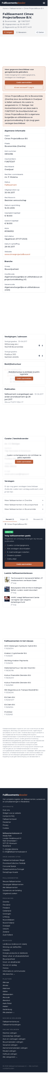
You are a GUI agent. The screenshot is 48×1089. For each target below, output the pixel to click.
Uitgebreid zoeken (10, 893)
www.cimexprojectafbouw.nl (17, 254)
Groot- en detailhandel (11, 962)
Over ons (6, 810)
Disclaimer (7, 822)
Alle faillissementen (10, 887)
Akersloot (6, 1000)
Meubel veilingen (9, 1051)
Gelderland (7, 911)
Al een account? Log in (24, 87)
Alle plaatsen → (9, 1012)
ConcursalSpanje (9, 866)
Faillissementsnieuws (11, 1022)
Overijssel (6, 926)
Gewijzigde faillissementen (13, 884)
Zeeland (6, 932)
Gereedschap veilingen (12, 1036)
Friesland (6, 908)
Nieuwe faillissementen (12, 881)
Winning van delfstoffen (12, 947)
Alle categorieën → (10, 1057)
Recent (10, 519)
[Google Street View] (42, 346)
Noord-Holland (8, 923)
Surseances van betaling (12, 890)
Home (5, 8)
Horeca (5, 968)
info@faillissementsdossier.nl (16, 852)
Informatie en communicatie (14, 971)
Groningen (7, 914)
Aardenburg (7, 1009)
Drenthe (6, 902)
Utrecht (6, 929)
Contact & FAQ (8, 816)
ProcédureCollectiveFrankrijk (14, 863)
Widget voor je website (12, 813)
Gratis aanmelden (24, 82)
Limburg (6, 917)
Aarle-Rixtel (7, 1003)
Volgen (9, 32)
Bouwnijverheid (9, 959)
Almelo (5, 985)
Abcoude (6, 997)
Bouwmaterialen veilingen (13, 1042)
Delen (41, 32)
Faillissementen (16, 8)
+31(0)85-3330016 (11, 849)
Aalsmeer (6, 988)
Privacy (5, 825)
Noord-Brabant (8, 920)
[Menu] (44, 3)
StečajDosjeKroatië (10, 872)
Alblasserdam (8, 994)
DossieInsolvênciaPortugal (13, 869)
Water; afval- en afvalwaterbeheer (16, 956)
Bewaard (38, 519)
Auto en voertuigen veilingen (14, 1039)
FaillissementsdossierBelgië (14, 860)
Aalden (5, 1006)
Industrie (6, 950)
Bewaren (22, 32)
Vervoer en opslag (10, 965)
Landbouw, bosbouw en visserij (15, 944)
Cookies (6, 828)
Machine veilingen (10, 1033)
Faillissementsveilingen (12, 1025)
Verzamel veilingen (10, 1045)
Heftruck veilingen (10, 1054)
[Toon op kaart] (39, 346)
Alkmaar (6, 982)
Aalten (5, 991)
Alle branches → (9, 974)
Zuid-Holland (8, 935)
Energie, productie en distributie (15, 953)
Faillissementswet (10, 819)
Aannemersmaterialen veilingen (15, 1048)
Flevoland (6, 905)
